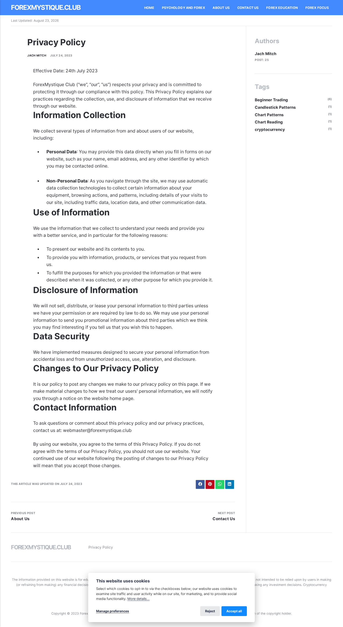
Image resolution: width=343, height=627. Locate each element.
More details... (138, 599)
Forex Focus (317, 8)
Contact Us (248, 8)
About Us (221, 8)
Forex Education (282, 8)
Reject (210, 611)
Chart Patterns (269, 114)
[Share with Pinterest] (210, 484)
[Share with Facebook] (200, 484)
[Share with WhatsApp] (219, 484)
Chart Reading (269, 122)
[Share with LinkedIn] (229, 484)
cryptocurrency (270, 129)
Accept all (234, 611)
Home (149, 8)
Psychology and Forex (183, 8)
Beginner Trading (271, 100)
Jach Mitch (36, 55)
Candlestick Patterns (275, 107)
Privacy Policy (100, 547)
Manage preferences (112, 611)
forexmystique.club (45, 7)
